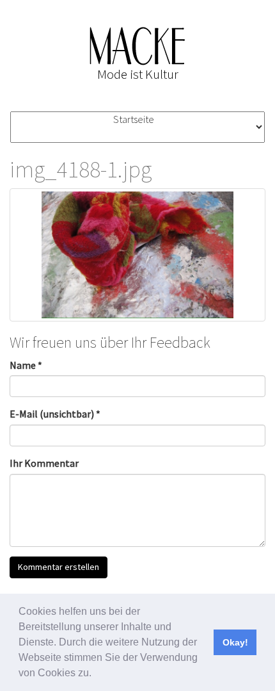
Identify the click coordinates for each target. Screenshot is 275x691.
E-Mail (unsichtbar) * (55, 413)
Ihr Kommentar (44, 463)
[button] (96, 674)
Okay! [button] (235, 642)
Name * (26, 365)
